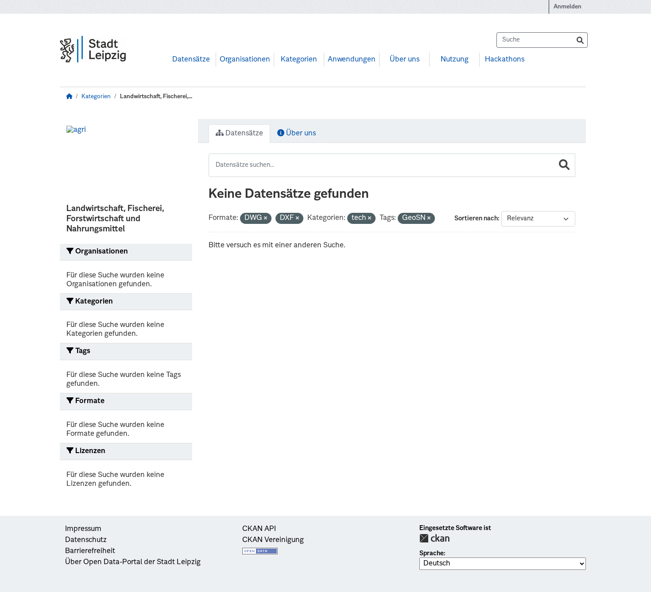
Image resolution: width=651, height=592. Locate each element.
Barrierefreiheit (90, 551)
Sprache (431, 553)
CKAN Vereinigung (273, 540)
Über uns (404, 59)
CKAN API (259, 529)
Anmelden (567, 7)
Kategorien (299, 59)
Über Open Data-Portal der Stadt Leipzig (133, 562)
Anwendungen (352, 59)
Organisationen (245, 59)
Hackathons (504, 59)
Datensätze (191, 59)
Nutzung (455, 59)
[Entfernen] (265, 218)
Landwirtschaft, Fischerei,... (156, 97)
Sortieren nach (476, 218)
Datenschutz (86, 540)
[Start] (69, 97)
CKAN (434, 538)
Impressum (83, 529)
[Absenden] (580, 40)
